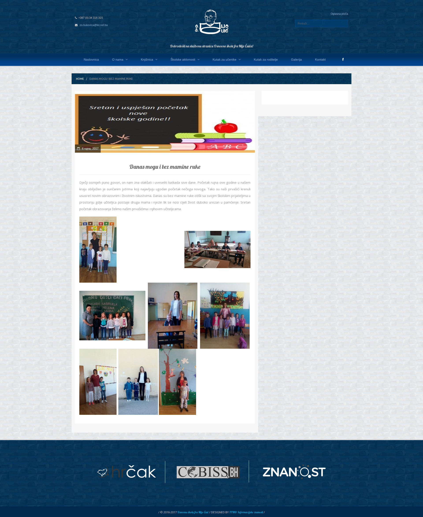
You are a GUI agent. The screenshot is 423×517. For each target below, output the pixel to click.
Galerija (296, 59)
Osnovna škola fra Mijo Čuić (193, 512)
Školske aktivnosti (183, 59)
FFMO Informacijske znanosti (246, 512)
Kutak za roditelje (266, 59)
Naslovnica (91, 59)
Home (80, 78)
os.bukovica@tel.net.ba (94, 25)
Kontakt (320, 59)
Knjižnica (147, 59)
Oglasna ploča (339, 13)
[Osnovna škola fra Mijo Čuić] (211, 21)
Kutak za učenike (224, 59)
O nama (117, 59)
